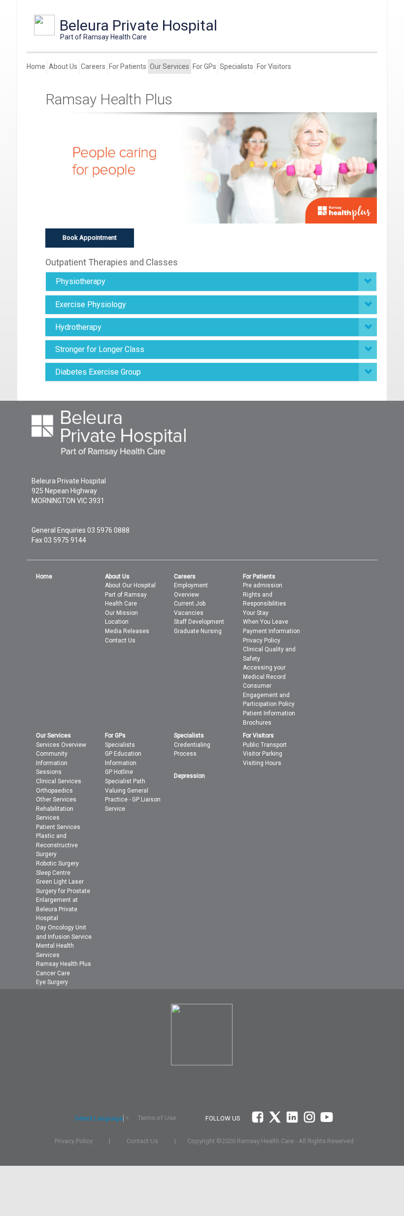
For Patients (127, 66)
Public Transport (265, 744)
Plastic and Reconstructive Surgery (57, 845)
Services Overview (61, 744)
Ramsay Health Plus (63, 963)
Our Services (169, 66)
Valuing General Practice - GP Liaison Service (133, 799)
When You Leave (265, 621)
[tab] (211, 281)
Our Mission (121, 612)
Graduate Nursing (198, 631)
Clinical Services (58, 781)
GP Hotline (119, 771)
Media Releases (127, 631)
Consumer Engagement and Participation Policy (269, 694)
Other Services (56, 799)
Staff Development (199, 621)
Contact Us (120, 640)
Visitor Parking (262, 753)
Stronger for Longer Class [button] (99, 349)
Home (36, 66)
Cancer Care (53, 973)
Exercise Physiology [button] (90, 304)
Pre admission (262, 585)
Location (117, 621)
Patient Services (58, 827)
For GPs (204, 66)
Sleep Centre (53, 872)
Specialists (236, 66)
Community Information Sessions (51, 762)
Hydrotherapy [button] (78, 327)
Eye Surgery (52, 982)
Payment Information (271, 631)
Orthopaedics (54, 790)
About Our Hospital (130, 585)
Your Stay (256, 612)
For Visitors (274, 66)
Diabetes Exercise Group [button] (98, 372)
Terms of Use (157, 1117)
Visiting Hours (262, 763)
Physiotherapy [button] (80, 281)
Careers (93, 66)
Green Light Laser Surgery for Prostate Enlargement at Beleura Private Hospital (63, 900)
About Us (63, 66)
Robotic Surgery (57, 863)
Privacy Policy (261, 640)
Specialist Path (125, 781)
